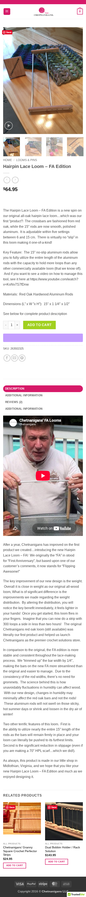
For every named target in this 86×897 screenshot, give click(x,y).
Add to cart (39, 325)
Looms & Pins (26, 160)
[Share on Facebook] (7, 358)
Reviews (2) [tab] (14, 402)
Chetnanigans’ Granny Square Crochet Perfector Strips (20, 851)
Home (7, 160)
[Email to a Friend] (14, 358)
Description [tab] (14, 388)
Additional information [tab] (24, 395)
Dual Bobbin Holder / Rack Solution (62, 849)
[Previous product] (15, 180)
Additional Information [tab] (24, 408)
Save (8, 32)
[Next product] (7, 180)
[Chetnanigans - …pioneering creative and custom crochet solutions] (44, 11)
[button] (7, 11)
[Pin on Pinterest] (22, 358)
